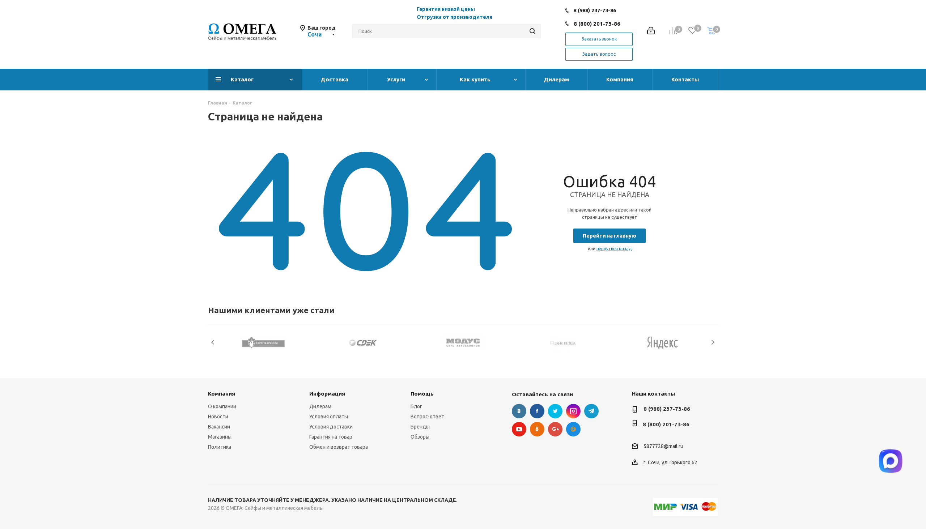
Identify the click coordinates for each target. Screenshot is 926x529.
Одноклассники (537, 429)
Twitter (555, 411)
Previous (213, 342)
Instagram (573, 411)
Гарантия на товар (330, 437)
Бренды (420, 427)
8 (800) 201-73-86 (597, 24)
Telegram (591, 411)
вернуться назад (614, 248)
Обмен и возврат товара (338, 447)
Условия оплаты (328, 416)
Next (713, 342)
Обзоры (420, 437)
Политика (219, 447)
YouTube (519, 429)
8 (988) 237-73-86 (594, 10)
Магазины (220, 437)
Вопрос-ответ (427, 416)
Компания (221, 394)
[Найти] (532, 31)
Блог (416, 406)
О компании (222, 406)
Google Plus (555, 429)
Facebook (537, 411)
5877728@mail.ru (663, 446)
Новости (218, 416)
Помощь (422, 394)
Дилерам (320, 406)
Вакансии (219, 427)
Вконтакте (519, 411)
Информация (327, 394)
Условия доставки (331, 427)
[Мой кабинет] (651, 31)
